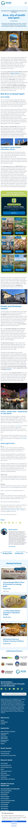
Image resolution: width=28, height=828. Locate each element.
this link (19, 426)
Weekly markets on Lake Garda (8, 731)
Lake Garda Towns (5, 10)
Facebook (13, 509)
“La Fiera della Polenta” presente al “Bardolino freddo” (12, 613)
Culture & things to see (6, 767)
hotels (8, 421)
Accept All (14, 821)
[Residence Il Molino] (20, 263)
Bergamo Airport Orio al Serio (5, 741)
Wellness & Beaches (5, 775)
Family (2, 769)
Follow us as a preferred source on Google (15, 694)
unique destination (15, 73)
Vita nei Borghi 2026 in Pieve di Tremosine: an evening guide (13, 584)
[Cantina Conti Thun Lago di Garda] (20, 245)
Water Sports (4, 773)
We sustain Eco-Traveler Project (8, 755)
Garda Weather (4, 794)
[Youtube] (14, 689)
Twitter (18, 509)
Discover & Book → (7, 232)
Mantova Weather (5, 810)
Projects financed (5, 753)
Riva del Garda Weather (6, 790)
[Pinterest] (18, 689)
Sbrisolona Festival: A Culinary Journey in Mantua (13, 640)
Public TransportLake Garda (5, 734)
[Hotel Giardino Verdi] (7, 226)
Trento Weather (4, 808)
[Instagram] (5, 689)
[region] (14, 819)
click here (9, 369)
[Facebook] (1, 689)
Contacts (3, 723)
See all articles (12, 546)
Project (2, 720)
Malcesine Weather (5, 792)
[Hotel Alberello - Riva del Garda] (7, 245)
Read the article (7, 588)
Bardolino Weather (5, 796)
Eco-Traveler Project (5, 751)
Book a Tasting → (19, 232)
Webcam (3, 743)
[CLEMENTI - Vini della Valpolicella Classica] (20, 226)
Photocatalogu (4, 722)
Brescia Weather (4, 806)
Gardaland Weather (5, 802)
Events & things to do (6, 765)
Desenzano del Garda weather (8, 800)
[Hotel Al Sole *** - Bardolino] (7, 263)
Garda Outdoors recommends (8, 779)
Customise (14, 823)
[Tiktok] (22, 689)
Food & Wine (4, 777)
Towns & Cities (4, 763)
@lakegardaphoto (7, 143)
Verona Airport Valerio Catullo (4, 737)
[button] (2, 523)
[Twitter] (10, 689)
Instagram (8, 509)
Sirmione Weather (5, 798)
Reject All (14, 825)
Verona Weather (4, 804)
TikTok (22, 509)
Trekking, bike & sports (6, 771)
